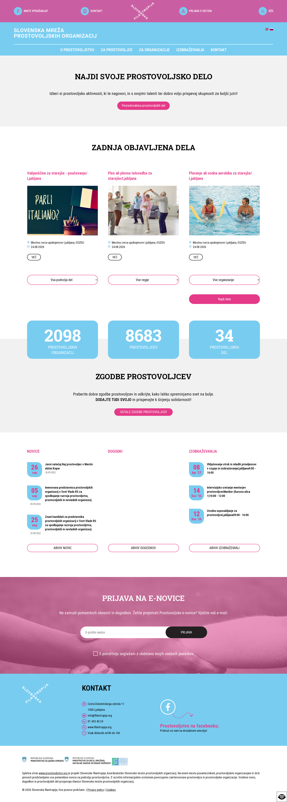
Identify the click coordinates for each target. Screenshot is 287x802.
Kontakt (219, 50)
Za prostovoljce (116, 50)
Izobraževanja (190, 50)
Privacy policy (95, 790)
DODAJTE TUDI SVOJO (113, 399)
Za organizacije (154, 50)
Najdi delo (224, 299)
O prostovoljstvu (77, 50)
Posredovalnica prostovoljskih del (143, 106)
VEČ (34, 257)
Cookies (111, 790)
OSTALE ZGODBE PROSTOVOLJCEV (143, 412)
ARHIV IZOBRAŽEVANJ (224, 548)
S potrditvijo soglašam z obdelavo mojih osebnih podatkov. (146, 653)
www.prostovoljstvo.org (53, 773)
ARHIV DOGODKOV (143, 548)
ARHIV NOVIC (63, 548)
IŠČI (271, 11)
